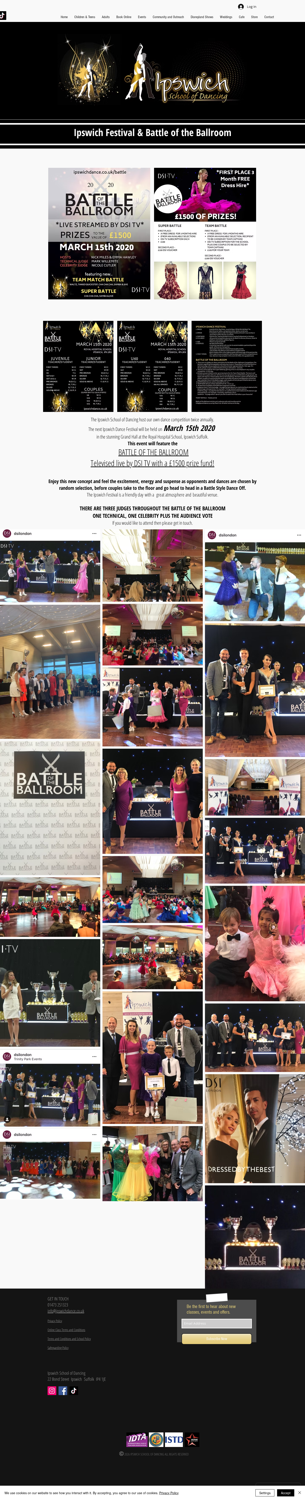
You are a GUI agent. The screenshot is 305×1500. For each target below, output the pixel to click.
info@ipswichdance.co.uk (66, 1311)
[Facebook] (62, 1390)
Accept (285, 1493)
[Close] (299, 1492)
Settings (265, 1493)
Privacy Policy (169, 1493)
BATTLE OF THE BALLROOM (153, 452)
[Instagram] (52, 1390)
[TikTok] (73, 1390)
